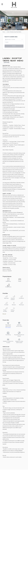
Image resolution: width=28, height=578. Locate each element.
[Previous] (2, 20)
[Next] (25, 20)
